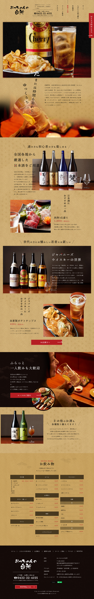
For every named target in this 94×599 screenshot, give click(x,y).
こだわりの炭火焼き (25, 551)
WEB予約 (80, 551)
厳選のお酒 (47, 551)
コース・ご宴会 (59, 551)
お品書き (37, 551)
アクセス (70, 551)
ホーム (13, 551)
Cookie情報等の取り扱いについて (47, 593)
